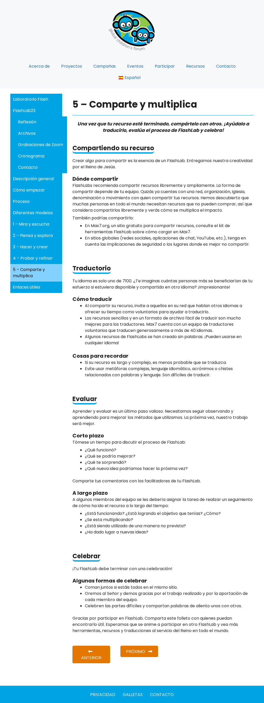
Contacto (162, 695)
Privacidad (102, 695)
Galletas (133, 695)
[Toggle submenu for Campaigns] (119, 66)
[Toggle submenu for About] (53, 66)
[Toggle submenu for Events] (147, 66)
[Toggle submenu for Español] (144, 78)
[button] (91, 655)
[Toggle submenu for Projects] (85, 66)
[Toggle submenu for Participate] (178, 66)
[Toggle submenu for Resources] (208, 66)
